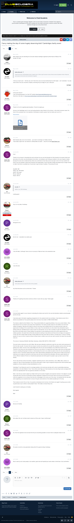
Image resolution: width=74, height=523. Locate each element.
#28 (70, 202)
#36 (70, 401)
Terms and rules (53, 517)
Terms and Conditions (24, 509)
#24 (70, 104)
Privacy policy (60, 517)
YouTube (40, 512)
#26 (70, 152)
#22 (70, 68)
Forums (11, 11)
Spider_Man (5, 45)
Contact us (22, 505)
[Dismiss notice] (70, 36)
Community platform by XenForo (12, 520)
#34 (70, 296)
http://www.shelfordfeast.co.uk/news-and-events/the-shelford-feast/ (41, 96)
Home (4, 11)
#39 (70, 444)
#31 (70, 249)
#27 (70, 183)
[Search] (71, 5)
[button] (16, 11)
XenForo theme (29, 520)
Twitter (39, 510)
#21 (70, 54)
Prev (4, 48)
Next (16, 48)
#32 (70, 263)
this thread (18, 35)
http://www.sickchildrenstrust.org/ (44, 94)
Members (34, 11)
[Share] (68, 54)
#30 (70, 234)
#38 (70, 430)
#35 (70, 311)
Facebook (40, 509)
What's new (22, 11)
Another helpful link (24, 507)
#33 (70, 278)
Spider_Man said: (18, 72)
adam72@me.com (56, 141)
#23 (70, 90)
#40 (70, 459)
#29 (70, 220)
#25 (70, 137)
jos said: (16, 186)
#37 (70, 416)
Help (65, 517)
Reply (69, 63)
